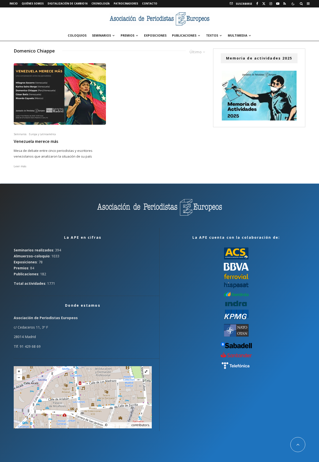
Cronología (100, 3)
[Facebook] (257, 3)
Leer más (20, 166)
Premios (127, 35)
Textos (212, 35)
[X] (263, 3)
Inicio (13, 3)
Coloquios (77, 35)
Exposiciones (155, 35)
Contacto (149, 3)
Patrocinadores (126, 3)
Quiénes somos (33, 3)
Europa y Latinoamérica (42, 134)
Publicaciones (184, 35)
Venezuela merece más (36, 141)
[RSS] (284, 3)
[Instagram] (270, 3)
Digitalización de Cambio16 (67, 3)
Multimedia (237, 35)
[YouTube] (277, 3)
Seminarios (101, 35)
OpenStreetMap (119, 425)
